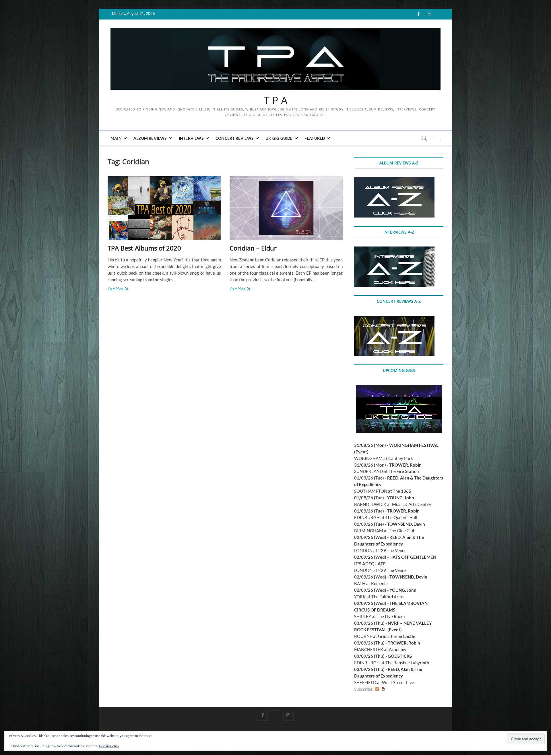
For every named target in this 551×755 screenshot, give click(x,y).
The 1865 (402, 491)
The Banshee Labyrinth (407, 662)
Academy (397, 649)
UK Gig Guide (278, 138)
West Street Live (398, 682)
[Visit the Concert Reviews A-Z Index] (394, 318)
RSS (377, 689)
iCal (383, 689)
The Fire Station (404, 471)
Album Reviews (150, 138)
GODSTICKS (400, 656)
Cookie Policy (109, 746)
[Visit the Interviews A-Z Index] (394, 249)
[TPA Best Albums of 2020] (164, 208)
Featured (314, 138)
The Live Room (391, 616)
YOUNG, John (400, 497)
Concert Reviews (235, 138)
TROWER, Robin (405, 464)
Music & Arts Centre (411, 504)
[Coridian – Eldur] (286, 208)
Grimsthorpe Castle (396, 636)
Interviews (191, 138)
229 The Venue (392, 550)
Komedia (379, 583)
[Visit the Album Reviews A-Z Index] (394, 180)
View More (120, 289)
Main (116, 138)
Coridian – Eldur (253, 248)
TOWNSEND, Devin (406, 524)
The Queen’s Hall (401, 517)
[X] (276, 710)
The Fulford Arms (387, 596)
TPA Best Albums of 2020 (144, 248)
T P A (276, 100)
